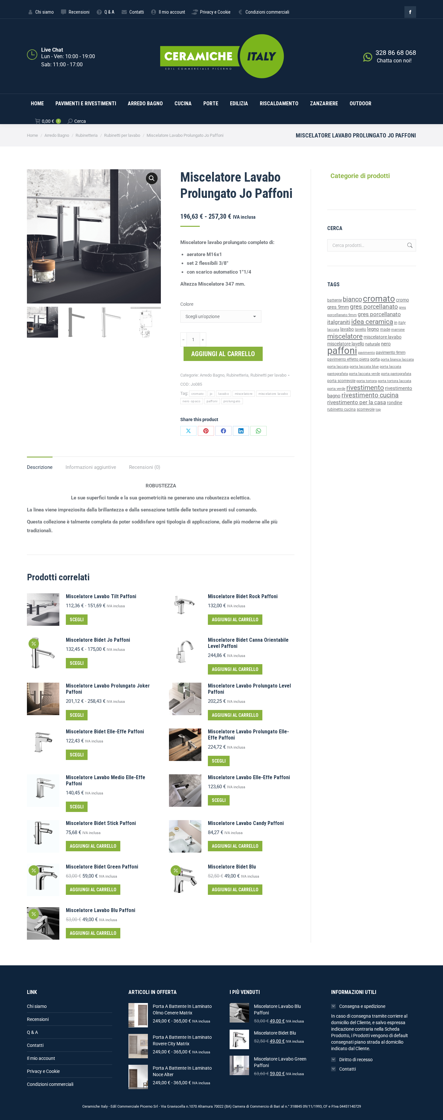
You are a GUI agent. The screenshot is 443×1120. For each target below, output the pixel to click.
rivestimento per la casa (356, 402)
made (385, 329)
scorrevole (366, 409)
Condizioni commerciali (50, 1084)
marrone (398, 330)
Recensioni (38, 1019)
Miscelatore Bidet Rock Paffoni (243, 596)
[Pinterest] (206, 431)
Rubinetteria (237, 375)
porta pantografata (396, 374)
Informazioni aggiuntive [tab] (91, 467)
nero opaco (192, 401)
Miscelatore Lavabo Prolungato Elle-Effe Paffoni (248, 734)
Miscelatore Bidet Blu (232, 867)
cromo (402, 300)
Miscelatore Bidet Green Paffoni (102, 867)
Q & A (32, 1032)
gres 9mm (338, 307)
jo (211, 393)
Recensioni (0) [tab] (144, 467)
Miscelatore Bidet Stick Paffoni (101, 823)
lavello (360, 329)
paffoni (212, 401)
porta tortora (366, 381)
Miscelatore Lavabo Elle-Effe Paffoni (249, 777)
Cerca (409, 245)
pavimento (366, 352)
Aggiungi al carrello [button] (235, 619)
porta (375, 359)
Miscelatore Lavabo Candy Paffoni (246, 823)
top (378, 409)
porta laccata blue (364, 367)
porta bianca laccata (397, 359)
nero (386, 344)
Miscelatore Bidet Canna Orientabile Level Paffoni (248, 643)
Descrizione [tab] (40, 467)
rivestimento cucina (370, 395)
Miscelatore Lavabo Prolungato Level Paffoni (249, 689)
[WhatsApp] (258, 431)
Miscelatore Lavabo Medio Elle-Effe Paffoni (105, 780)
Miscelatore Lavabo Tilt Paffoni (101, 596)
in (395, 322)
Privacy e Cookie (43, 1071)
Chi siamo (37, 1006)
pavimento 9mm (390, 352)
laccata (333, 330)
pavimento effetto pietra (348, 359)
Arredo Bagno (212, 375)
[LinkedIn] (241, 431)
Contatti (35, 1045)
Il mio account (41, 1058)
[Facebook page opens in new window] (410, 12)
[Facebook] (223, 431)
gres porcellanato (374, 306)
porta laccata (338, 367)
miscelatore (244, 393)
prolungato (232, 401)
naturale (372, 343)
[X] (188, 431)
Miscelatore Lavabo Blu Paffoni (100, 910)
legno (373, 329)
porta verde (336, 389)
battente (334, 300)
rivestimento (365, 387)
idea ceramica (372, 322)
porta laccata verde (364, 374)
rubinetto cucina (341, 409)
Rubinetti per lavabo (268, 375)
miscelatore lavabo (273, 393)
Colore (186, 304)
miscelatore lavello (345, 343)
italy (402, 322)
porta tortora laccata (394, 381)
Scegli (77, 619)
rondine (394, 402)
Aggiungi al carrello (223, 354)
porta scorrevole (341, 381)
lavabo (223, 393)
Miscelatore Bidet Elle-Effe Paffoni (105, 731)
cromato (197, 393)
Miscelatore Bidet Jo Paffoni (98, 640)
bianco (352, 299)
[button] (152, 178)
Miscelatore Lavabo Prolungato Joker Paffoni (108, 689)
